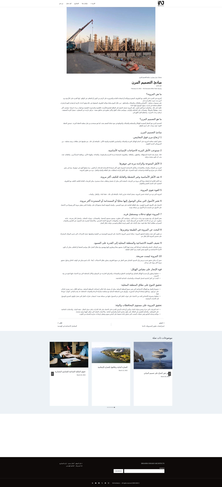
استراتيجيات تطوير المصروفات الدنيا (153, 324)
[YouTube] (96, 483)
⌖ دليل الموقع (79, 463)
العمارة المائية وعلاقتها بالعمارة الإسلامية (112, 367)
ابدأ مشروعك (79, 466)
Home (160, 77)
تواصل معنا (84, 3)
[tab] (114, 407)
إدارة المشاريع (63, 463)
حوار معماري (154, 77)
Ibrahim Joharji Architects (152, 463)
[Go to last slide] (169, 374)
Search (161, 468)
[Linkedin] (105, 483)
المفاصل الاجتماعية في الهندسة (67, 324)
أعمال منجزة (71, 463)
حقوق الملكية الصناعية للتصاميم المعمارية (70, 372)
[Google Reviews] (92, 483)
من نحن (61, 3)
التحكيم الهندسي (70, 466)
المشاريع (76, 3)
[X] (102, 483)
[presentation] (153, 355)
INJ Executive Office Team (150, 88)
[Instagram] (108, 483)
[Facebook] (99, 483)
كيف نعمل (68, 3)
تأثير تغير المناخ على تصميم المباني (157, 373)
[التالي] (52, 374)
